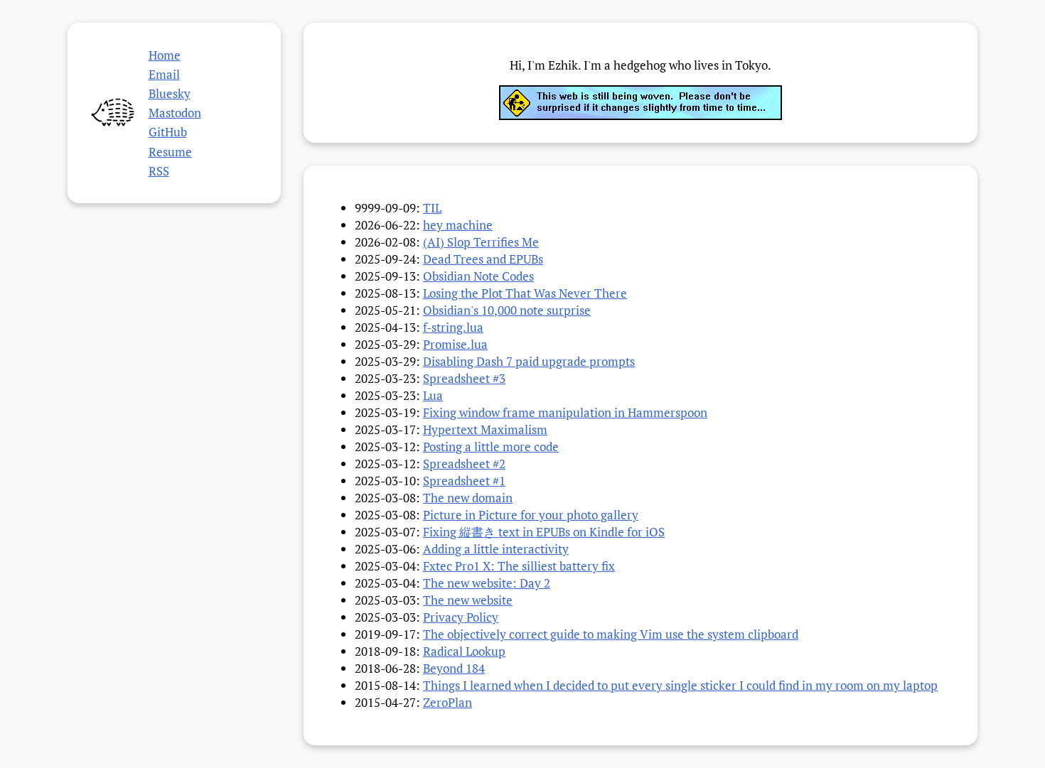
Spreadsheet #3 (464, 378)
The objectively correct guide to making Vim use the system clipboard (610, 634)
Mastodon (175, 112)
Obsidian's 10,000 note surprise (507, 310)
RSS (159, 171)
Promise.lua (455, 344)
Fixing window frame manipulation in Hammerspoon (565, 412)
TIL (432, 208)
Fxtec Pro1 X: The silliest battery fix (519, 566)
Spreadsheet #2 (464, 463)
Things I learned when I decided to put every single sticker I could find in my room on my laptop (680, 685)
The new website (468, 600)
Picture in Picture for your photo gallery (530, 515)
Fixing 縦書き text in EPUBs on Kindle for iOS (544, 532)
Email (164, 74)
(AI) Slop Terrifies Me (481, 242)
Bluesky (170, 93)
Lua (433, 395)
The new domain (468, 498)
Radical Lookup (464, 651)
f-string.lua (453, 327)
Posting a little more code (491, 446)
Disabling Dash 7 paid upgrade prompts (529, 361)
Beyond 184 (454, 668)
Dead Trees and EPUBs (483, 259)
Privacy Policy (460, 617)
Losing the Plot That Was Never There (525, 293)
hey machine (458, 225)
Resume (170, 152)
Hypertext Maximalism (485, 429)
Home (165, 55)
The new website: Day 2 (486, 583)
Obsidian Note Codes (478, 276)
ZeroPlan (447, 702)
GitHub (168, 132)
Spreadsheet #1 (464, 480)
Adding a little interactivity (496, 549)
